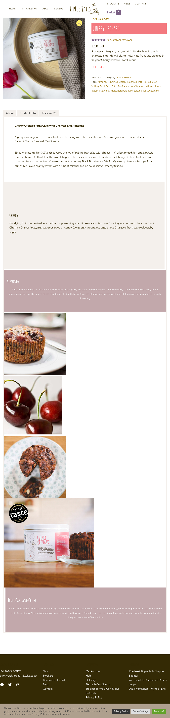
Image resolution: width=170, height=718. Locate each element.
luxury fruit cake (100, 90)
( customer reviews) (119, 39)
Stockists (113, 3)
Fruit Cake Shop (29, 8)
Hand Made (123, 86)
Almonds (102, 81)
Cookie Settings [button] (140, 711)
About (46, 8)
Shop (46, 671)
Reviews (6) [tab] (49, 113)
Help (88, 675)
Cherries (113, 81)
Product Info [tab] (28, 113)
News (127, 3)
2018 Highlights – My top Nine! (148, 688)
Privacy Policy (94, 697)
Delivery (91, 680)
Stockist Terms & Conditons (102, 688)
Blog (45, 684)
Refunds (91, 693)
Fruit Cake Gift (100, 18)
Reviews (58, 8)
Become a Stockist (54, 680)
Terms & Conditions (98, 684)
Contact (140, 3)
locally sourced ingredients (146, 86)
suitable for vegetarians (146, 90)
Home (12, 8)
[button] (79, 23)
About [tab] (10, 113)
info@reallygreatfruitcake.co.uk (18, 675)
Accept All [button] (159, 711)
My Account (93, 671)
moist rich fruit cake (122, 90)
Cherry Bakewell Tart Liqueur (135, 81)
